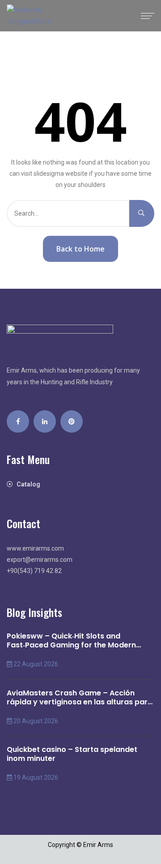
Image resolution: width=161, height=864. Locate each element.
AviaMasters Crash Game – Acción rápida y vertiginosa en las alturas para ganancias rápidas (80, 698)
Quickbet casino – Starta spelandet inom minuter (72, 754)
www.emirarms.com (35, 548)
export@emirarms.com (39, 559)
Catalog (28, 484)
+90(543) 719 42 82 (34, 570)
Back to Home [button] (80, 249)
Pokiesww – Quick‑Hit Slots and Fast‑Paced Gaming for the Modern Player (71, 641)
